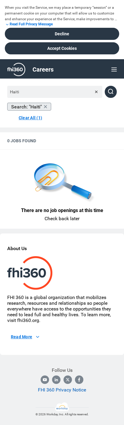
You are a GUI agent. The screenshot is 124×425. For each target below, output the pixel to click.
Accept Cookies (62, 48)
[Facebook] (79, 379)
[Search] (111, 92)
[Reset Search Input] (96, 92)
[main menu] (114, 69)
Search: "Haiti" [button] (26, 107)
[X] (68, 379)
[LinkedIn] (56, 379)
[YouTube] (45, 379)
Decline (62, 33)
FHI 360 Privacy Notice (62, 390)
